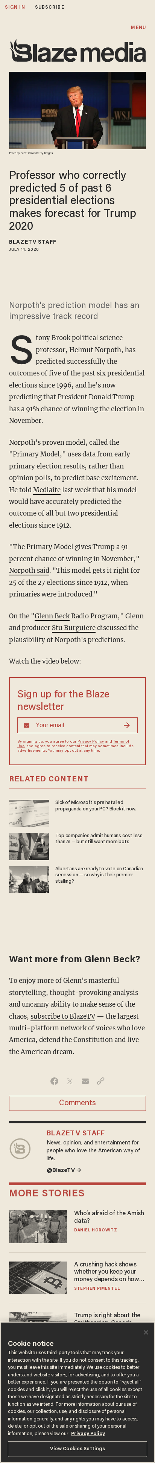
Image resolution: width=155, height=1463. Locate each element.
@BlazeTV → (64, 1170)
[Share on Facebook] (54, 1081)
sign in (15, 7)
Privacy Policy (91, 742)
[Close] (146, 1332)
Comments (77, 1103)
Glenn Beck (52, 616)
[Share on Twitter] (70, 1081)
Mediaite (47, 490)
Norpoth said (29, 570)
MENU (138, 27)
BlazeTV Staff (32, 242)
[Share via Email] (85, 1081)
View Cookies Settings (77, 1448)
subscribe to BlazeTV (62, 1016)
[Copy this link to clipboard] (101, 1081)
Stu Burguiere (74, 628)
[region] (77, 1392)
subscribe (49, 7)
